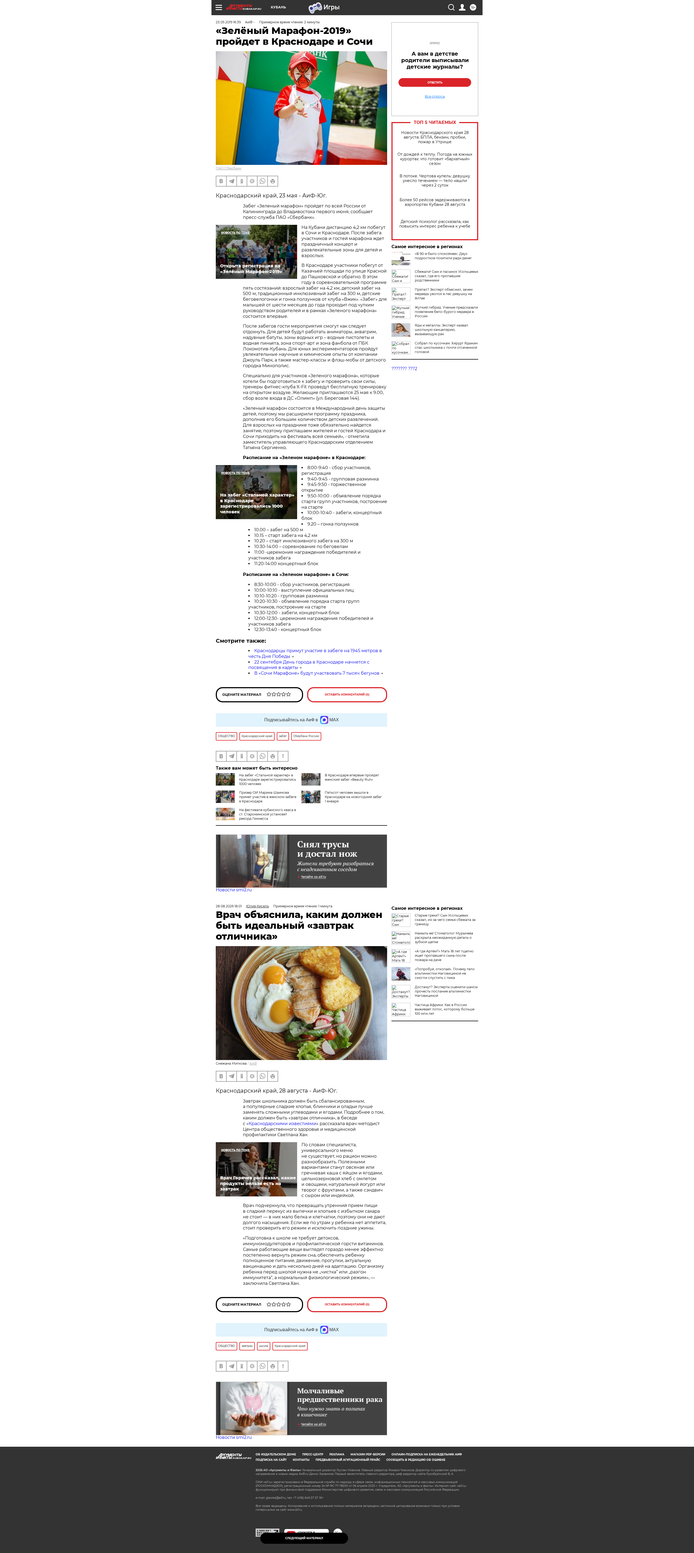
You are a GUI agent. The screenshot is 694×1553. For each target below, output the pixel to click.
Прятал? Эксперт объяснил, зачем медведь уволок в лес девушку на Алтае (444, 293)
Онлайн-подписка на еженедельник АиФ (426, 1454)
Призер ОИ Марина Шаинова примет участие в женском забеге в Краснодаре (267, 796)
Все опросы (435, 96)
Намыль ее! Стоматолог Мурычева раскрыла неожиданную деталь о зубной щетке (444, 937)
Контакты (301, 1460)
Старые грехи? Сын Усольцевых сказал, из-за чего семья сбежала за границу (445, 919)
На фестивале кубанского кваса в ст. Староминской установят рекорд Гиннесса (267, 814)
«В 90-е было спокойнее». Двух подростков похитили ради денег (443, 256)
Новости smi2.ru (234, 889)
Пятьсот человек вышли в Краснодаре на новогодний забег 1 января (353, 796)
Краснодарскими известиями (282, 1123)
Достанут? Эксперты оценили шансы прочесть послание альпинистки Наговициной (446, 991)
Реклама (336, 1454)
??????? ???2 (404, 368)
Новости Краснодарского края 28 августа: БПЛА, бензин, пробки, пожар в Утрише (435, 137)
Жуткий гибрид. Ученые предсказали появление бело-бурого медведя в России (446, 311)
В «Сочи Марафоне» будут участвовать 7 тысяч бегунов (317, 673)
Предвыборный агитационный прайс (348, 1460)
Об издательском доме (276, 1454)
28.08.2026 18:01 (229, 906)
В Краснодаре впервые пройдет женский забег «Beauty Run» (352, 777)
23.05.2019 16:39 (228, 22)
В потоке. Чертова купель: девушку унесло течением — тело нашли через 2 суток (435, 181)
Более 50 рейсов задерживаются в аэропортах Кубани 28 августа (435, 202)
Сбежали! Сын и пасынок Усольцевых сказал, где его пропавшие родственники (446, 276)
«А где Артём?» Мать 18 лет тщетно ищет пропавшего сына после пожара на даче (444, 955)
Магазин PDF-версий (368, 1454)
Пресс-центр (312, 1454)
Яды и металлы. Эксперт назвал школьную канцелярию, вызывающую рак (441, 329)
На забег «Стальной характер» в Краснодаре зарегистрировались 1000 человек (267, 779)
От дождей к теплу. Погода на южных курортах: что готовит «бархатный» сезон (434, 159)
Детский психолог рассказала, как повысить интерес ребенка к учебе (434, 224)
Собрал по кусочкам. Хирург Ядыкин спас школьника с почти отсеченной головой (446, 347)
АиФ (253, 1063)
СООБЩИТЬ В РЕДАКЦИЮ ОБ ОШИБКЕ (415, 1460)
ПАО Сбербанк (228, 168)
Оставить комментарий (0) (347, 694)
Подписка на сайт (271, 1460)
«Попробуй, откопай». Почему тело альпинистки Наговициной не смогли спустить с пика (445, 973)
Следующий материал (304, 1538)
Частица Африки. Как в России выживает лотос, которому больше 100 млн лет (444, 1009)
